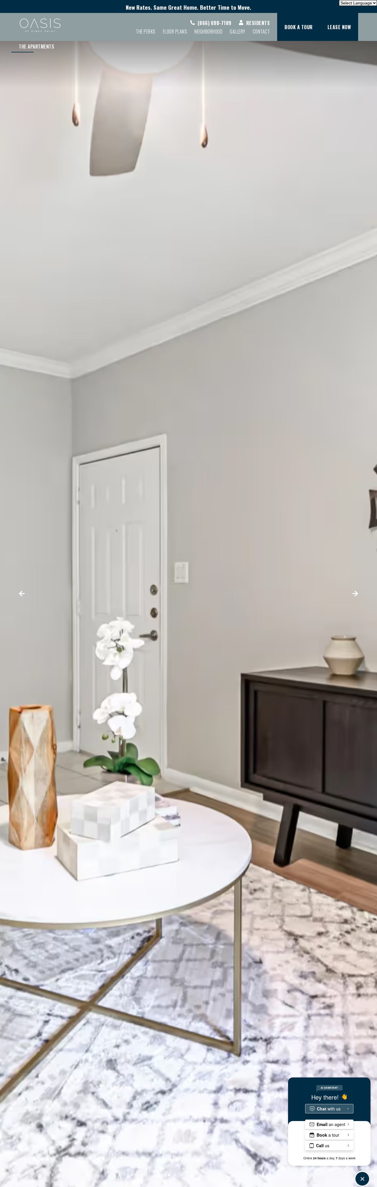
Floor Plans (175, 31)
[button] (30, 594)
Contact (261, 31)
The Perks (146, 31)
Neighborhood (208, 31)
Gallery (237, 31)
